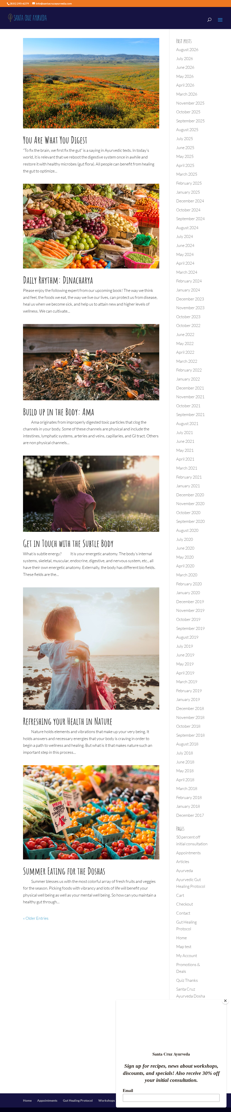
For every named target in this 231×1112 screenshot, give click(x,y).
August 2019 (187, 637)
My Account (186, 955)
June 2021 (185, 441)
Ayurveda (184, 870)
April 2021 (185, 458)
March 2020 (186, 574)
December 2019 (190, 601)
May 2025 (185, 156)
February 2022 (189, 369)
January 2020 (188, 592)
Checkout (184, 904)
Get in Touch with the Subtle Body (68, 543)
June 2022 (185, 334)
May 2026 (185, 76)
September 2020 (190, 521)
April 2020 (185, 565)
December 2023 (190, 298)
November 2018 (190, 717)
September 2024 (190, 218)
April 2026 (185, 85)
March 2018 (186, 788)
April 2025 (185, 165)
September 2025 (190, 120)
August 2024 (187, 227)
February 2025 (189, 183)
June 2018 (185, 761)
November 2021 (190, 396)
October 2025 (188, 111)
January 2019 (188, 699)
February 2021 (189, 476)
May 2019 (185, 663)
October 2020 (188, 512)
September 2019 (190, 628)
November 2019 (190, 610)
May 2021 (185, 450)
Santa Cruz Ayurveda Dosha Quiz (190, 996)
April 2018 (185, 779)
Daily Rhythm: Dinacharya (58, 280)
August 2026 (187, 49)
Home (181, 937)
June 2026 (185, 67)
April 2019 (185, 672)
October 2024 (188, 209)
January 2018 (188, 806)
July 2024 (184, 236)
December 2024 (190, 200)
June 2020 (185, 548)
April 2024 (185, 263)
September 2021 (190, 414)
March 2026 (186, 94)
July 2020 (184, 539)
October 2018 (188, 726)
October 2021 (188, 405)
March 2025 (186, 174)
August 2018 (187, 743)
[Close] (225, 1000)
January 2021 (188, 485)
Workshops (106, 1100)
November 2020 (190, 503)
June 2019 (185, 654)
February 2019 (189, 690)
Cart (180, 895)
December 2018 (190, 708)
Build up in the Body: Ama (58, 412)
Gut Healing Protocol (78, 1100)
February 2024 (189, 280)
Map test (183, 946)
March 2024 (186, 272)
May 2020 (185, 557)
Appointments (188, 852)
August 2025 (187, 129)
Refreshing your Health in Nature (67, 721)
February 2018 (189, 797)
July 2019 (184, 646)
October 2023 (188, 316)
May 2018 (185, 770)
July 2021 (184, 432)
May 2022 (185, 343)
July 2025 (184, 138)
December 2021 (190, 387)
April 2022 (185, 352)
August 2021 (187, 423)
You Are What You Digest (55, 140)
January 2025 (188, 192)
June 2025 (185, 147)
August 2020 (187, 530)
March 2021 (186, 467)
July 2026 (184, 58)
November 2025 (190, 103)
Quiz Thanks (187, 980)
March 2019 (186, 681)
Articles (182, 861)
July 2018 (184, 752)
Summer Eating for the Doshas (64, 871)
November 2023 (190, 307)
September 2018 (190, 735)
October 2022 (188, 325)
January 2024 (188, 289)
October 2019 (188, 619)
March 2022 (186, 361)
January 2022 (188, 378)
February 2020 (189, 583)
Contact (183, 913)
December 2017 (190, 815)
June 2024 (185, 245)
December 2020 (190, 494)
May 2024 (185, 254)
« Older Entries (36, 918)
